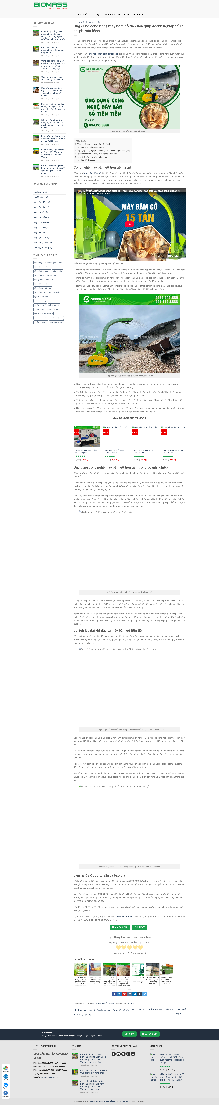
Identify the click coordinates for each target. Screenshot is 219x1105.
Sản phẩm (110, 15)
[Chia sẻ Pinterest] (124, 994)
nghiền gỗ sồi (39, 309)
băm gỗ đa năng (40, 292)
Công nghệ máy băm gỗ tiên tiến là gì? (93, 144)
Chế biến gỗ (86, 22)
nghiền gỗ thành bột (54, 309)
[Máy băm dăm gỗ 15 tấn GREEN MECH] (174, 436)
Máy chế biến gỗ (41, 217)
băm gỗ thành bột (41, 284)
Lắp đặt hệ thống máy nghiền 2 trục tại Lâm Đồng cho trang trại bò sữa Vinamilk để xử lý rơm (53, 35)
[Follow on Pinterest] (133, 1054)
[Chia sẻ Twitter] (119, 994)
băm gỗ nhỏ (50, 280)
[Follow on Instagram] (118, 1054)
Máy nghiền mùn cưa (43, 242)
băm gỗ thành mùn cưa (42, 288)
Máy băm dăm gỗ (41, 202)
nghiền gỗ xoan (57, 318)
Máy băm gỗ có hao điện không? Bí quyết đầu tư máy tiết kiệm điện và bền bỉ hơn (53, 108)
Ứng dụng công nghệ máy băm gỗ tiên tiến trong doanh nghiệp (104, 150)
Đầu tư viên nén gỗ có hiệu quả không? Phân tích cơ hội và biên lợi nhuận (51, 92)
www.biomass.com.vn (49, 1077)
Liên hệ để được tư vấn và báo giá (92, 157)
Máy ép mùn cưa (41, 222)
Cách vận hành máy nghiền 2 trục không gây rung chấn (52, 50)
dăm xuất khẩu (54, 292)
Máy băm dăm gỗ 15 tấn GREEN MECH (173, 451)
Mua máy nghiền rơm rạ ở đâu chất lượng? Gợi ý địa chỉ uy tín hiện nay (53, 138)
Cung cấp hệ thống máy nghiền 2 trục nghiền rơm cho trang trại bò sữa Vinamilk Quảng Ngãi (53, 65)
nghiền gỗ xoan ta (41, 322)
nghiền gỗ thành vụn (41, 318)
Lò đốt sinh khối (40, 197)
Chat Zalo (6, 1079)
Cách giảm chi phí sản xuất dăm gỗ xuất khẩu (52, 78)
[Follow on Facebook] (114, 1054)
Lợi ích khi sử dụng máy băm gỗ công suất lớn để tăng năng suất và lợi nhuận (53, 169)
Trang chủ (81, 15)
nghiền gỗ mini (53, 305)
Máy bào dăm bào (41, 207)
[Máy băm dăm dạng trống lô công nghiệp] (87, 436)
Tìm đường (5, 1071)
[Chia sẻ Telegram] (144, 994)
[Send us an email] (128, 1054)
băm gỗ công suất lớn (42, 271)
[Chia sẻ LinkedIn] (134, 994)
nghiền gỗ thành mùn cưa (43, 314)
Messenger (5, 1096)
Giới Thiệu (95, 15)
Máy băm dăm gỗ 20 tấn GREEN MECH (144, 451)
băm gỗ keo (51, 275)
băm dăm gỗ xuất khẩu (53, 263)
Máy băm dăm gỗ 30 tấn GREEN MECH (115, 451)
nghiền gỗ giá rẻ (40, 305)
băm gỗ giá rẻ (39, 275)
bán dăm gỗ (38, 263)
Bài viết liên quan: (88, 160)
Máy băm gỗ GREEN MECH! (93, 147)
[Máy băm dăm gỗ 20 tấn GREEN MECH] (145, 436)
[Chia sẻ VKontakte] (129, 994)
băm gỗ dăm (57, 271)
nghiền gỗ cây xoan (41, 297)
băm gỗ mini (38, 280)
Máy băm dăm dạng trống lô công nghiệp (86, 451)
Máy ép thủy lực (40, 227)
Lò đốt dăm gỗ (40, 192)
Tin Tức (77, 22)
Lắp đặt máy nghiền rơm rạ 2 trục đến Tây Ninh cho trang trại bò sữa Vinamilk (52, 153)
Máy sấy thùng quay (42, 247)
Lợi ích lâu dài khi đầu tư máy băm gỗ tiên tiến (97, 154)
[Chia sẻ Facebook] (114, 994)
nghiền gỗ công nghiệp (42, 301)
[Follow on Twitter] (123, 1054)
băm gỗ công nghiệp (42, 267)
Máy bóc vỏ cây (40, 212)
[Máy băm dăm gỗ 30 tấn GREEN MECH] (116, 436)
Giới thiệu (96, 22)
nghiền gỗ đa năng (57, 322)
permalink (130, 1003)
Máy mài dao (39, 232)
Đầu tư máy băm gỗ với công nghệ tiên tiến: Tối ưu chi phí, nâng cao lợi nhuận (52, 124)
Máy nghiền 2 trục (41, 237)
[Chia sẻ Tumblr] (139, 994)
